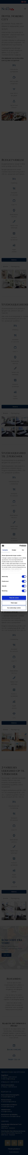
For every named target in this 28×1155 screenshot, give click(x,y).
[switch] (24, 581)
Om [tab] (23, 550)
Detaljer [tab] (14, 550)
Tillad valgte (14, 603)
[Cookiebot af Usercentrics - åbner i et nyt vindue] (19, 546)
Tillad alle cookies (14, 597)
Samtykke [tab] (5, 550)
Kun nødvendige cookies (14, 608)
